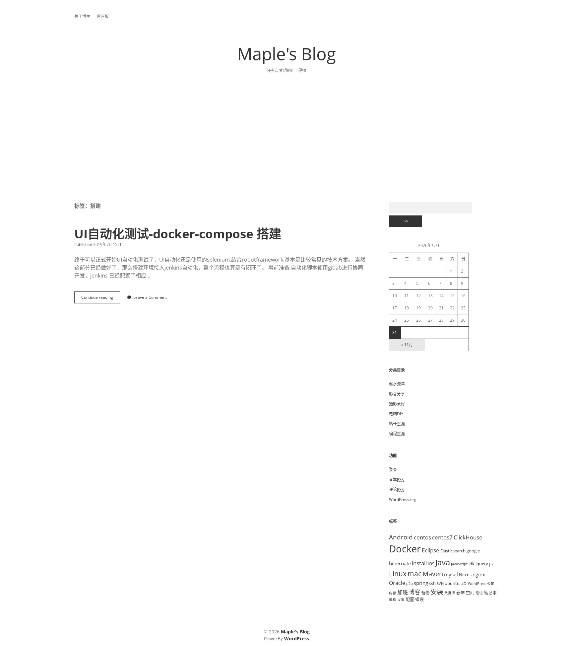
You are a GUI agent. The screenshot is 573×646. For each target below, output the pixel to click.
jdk (472, 564)
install (419, 563)
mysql (451, 574)
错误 (419, 599)
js (491, 563)
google (473, 551)
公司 (490, 583)
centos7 (442, 537)
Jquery (482, 564)
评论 (396, 489)
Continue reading (99, 298)
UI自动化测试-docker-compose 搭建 (177, 233)
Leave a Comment (150, 297)
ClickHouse (468, 537)
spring (421, 583)
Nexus (465, 575)
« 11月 (407, 345)
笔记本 (490, 593)
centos (422, 537)
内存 (392, 593)
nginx (479, 574)
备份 (425, 593)
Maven (432, 573)
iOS (431, 564)
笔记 (479, 593)
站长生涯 (397, 424)
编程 (392, 599)
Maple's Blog (286, 53)
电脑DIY (396, 414)
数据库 (449, 593)
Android (401, 537)
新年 (460, 593)
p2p (409, 583)
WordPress (477, 583)
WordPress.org (402, 499)
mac (414, 573)
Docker (405, 548)
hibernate (400, 563)
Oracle (397, 583)
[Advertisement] (286, 152)
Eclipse (430, 550)
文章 (396, 479)
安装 (437, 592)
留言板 (103, 16)
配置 (410, 599)
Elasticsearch (453, 551)
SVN (440, 583)
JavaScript (459, 564)
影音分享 (397, 394)
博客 (414, 592)
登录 (393, 469)
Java (442, 562)
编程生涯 (397, 434)
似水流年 (397, 384)
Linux (398, 573)
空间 (470, 593)
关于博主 (82, 16)
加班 (402, 592)
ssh (432, 583)
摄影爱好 (397, 404)
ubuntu (452, 583)
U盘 (464, 583)
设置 (401, 599)
